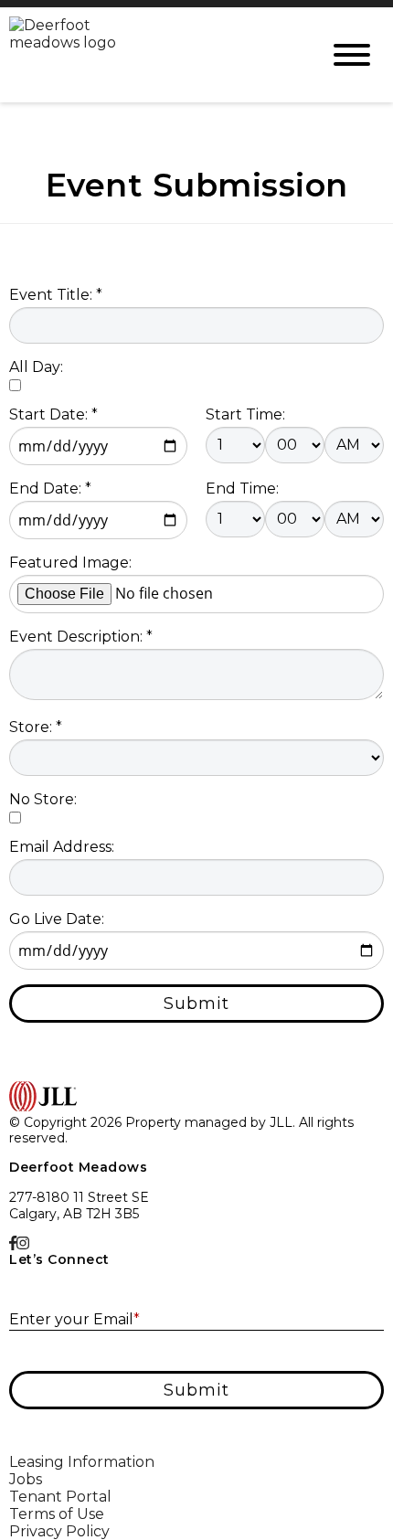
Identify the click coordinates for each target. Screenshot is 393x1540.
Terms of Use (56, 1514)
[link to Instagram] (22, 1243)
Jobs (25, 1479)
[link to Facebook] (12, 1243)
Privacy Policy (59, 1531)
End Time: (242, 488)
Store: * (35, 727)
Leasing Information (81, 1462)
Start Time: (245, 414)
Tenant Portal (60, 1496)
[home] (150, 54)
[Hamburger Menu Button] (352, 55)
